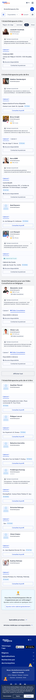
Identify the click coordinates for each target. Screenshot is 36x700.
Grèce (9, 675)
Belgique (14, 675)
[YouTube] (24, 684)
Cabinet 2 (14, 139)
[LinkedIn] (20, 684)
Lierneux (19, 25)
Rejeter (18, 696)
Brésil (24, 677)
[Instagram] (15, 684)
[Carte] (32, 14)
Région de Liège (8, 25)
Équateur (12, 677)
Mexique (20, 675)
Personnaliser (7, 696)
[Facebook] (11, 684)
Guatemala (19, 677)
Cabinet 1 (6, 50)
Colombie (25, 675)
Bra (26, 25)
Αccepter (28, 696)
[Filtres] (3, 14)
